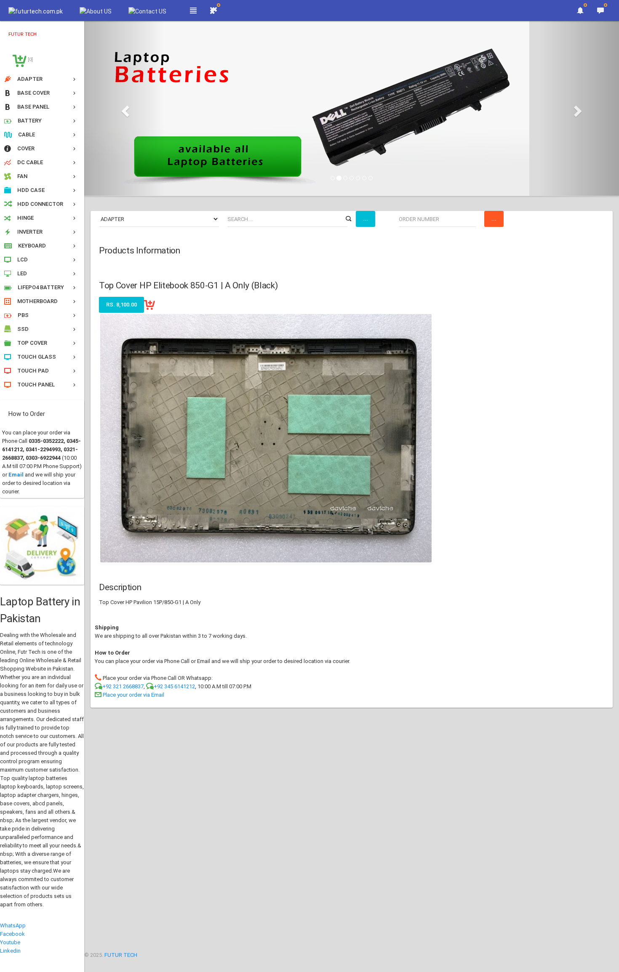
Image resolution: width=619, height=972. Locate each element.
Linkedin (10, 951)
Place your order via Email (133, 695)
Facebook (12, 934)
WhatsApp (13, 925)
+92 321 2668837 (123, 686)
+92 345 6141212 (174, 686)
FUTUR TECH (120, 955)
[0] (30, 59)
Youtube (10, 942)
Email (16, 474)
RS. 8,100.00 (121, 304)
